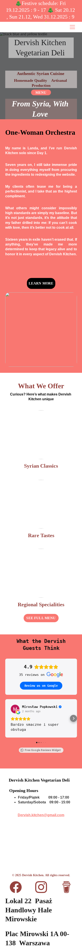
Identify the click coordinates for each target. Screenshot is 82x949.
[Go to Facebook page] (18, 887)
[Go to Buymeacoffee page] (66, 887)
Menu (41, 92)
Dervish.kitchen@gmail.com (41, 815)
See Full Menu (41, 618)
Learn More (41, 283)
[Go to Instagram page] (43, 887)
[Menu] (72, 27)
